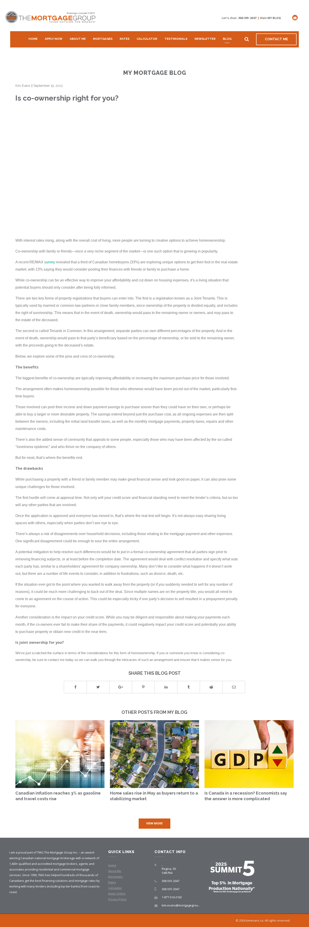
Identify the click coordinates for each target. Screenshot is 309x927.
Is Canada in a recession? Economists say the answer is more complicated (245, 796)
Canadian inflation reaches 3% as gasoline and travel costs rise (58, 796)
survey (49, 262)
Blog (227, 38)
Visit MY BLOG (270, 18)
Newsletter (205, 38)
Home (33, 38)
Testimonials (175, 38)
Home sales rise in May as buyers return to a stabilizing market (154, 796)
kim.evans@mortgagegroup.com (184, 905)
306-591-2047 (247, 18)
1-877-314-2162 (172, 897)
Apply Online (117, 894)
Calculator (147, 38)
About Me (78, 38)
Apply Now (53, 38)
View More (154, 823)
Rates (124, 38)
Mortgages (102, 38)
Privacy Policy (117, 899)
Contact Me (276, 39)
